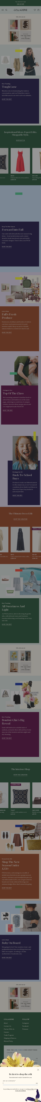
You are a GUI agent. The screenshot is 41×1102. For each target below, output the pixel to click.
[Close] (38, 1069)
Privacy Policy (30, 1089)
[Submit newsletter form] (36, 1083)
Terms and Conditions (20, 1090)
